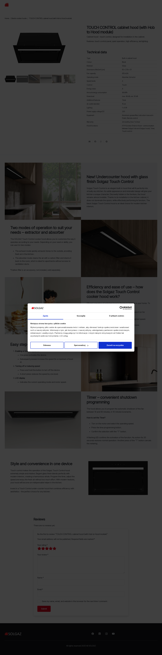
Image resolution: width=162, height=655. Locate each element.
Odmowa (47, 345)
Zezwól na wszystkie (115, 345)
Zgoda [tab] (45, 316)
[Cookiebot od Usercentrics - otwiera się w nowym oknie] (121, 308)
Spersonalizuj (79, 345)
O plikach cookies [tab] (116, 316)
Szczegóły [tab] (81, 316)
